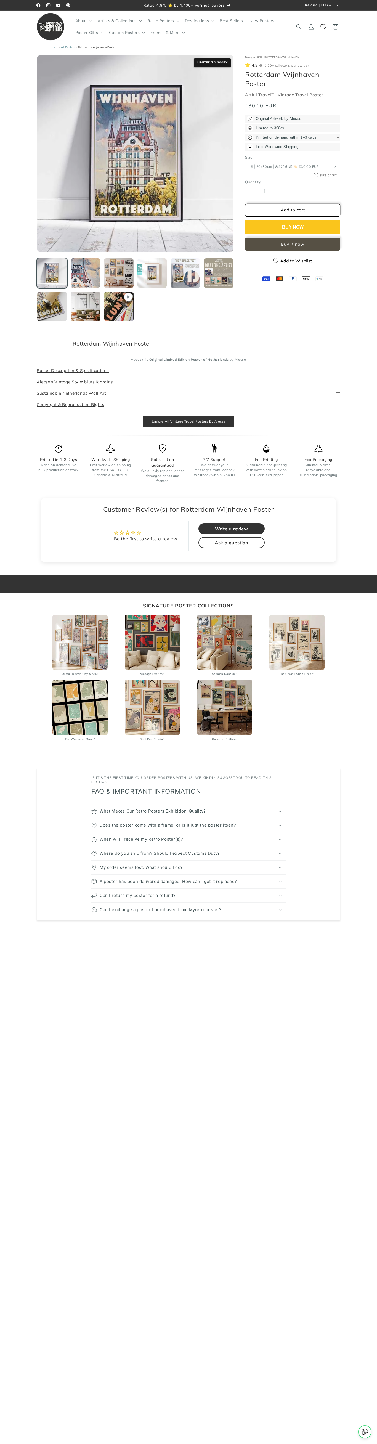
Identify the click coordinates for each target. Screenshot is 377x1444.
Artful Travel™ (260, 94)
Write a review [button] (231, 529)
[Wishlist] (323, 27)
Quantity (253, 182)
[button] (83, 20)
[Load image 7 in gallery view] (52, 306)
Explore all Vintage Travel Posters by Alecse (188, 422)
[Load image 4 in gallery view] (152, 273)
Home (54, 47)
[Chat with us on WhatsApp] (364, 1431)
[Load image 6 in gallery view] (218, 273)
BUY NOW (293, 227)
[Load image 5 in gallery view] (185, 273)
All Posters (68, 47)
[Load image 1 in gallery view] (52, 273)
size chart (328, 174)
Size (249, 157)
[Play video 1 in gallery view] (118, 306)
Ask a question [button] (231, 543)
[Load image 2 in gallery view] (85, 273)
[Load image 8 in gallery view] (85, 306)
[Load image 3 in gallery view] (118, 273)
